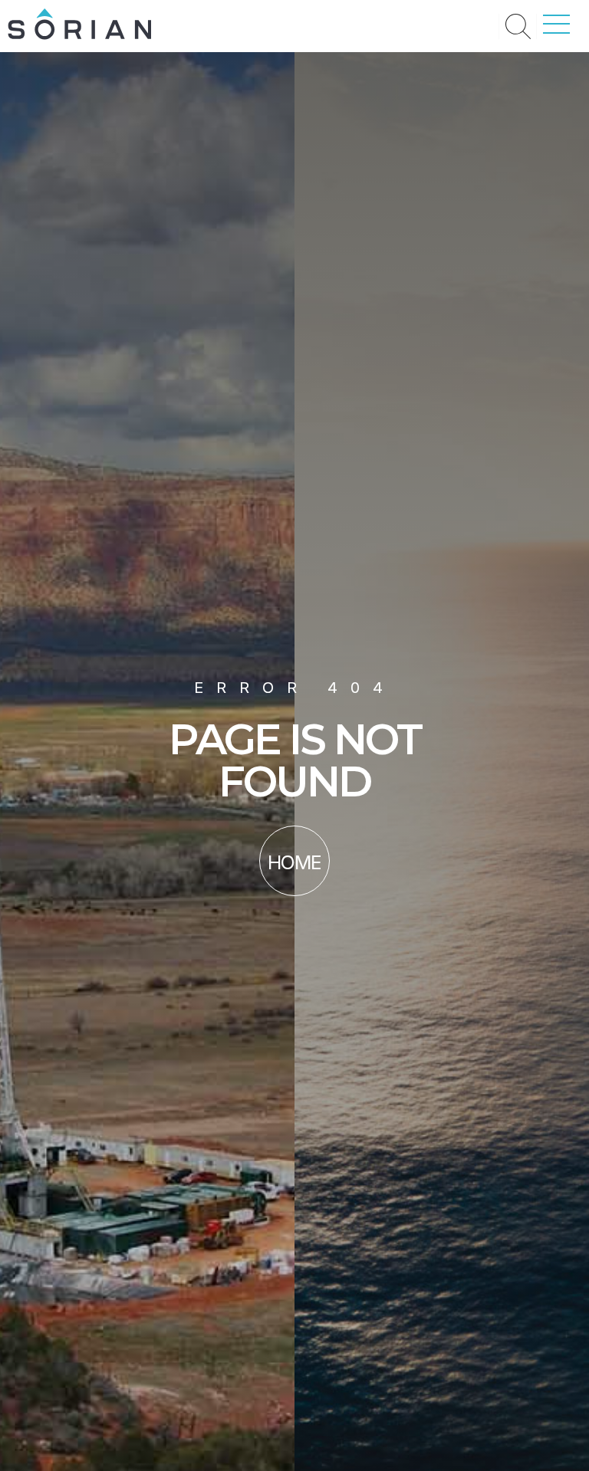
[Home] (79, 35)
